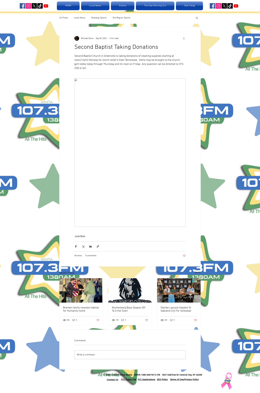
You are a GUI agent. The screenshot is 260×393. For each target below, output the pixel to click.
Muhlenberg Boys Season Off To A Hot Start (128, 309)
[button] (196, 18)
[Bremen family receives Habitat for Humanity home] (81, 290)
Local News (79, 17)
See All (198, 272)
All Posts (63, 17)
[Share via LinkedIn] (90, 246)
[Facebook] (22, 6)
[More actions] (184, 38)
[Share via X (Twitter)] (83, 246)
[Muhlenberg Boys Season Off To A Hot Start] (130, 290)
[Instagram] (28, 6)
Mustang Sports (99, 17)
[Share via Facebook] (75, 246)
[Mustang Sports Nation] (46, 6)
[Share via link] (97, 246)
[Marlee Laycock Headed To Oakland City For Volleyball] (179, 290)
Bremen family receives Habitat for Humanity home (81, 309)
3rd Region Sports (121, 17)
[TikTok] (40, 6)
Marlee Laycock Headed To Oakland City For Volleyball (176, 309)
